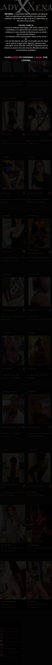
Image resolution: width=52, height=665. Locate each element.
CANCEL (38, 57)
